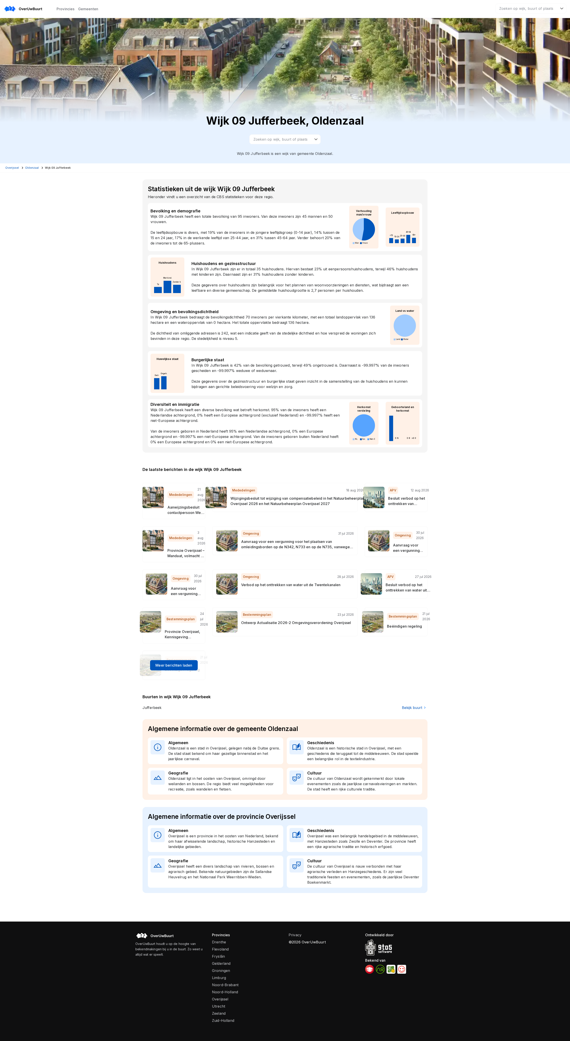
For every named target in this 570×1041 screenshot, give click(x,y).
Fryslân (218, 956)
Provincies (66, 9)
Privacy (295, 935)
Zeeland (219, 1013)
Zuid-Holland (223, 1020)
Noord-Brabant (225, 985)
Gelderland (221, 963)
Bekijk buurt (412, 707)
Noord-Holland (225, 992)
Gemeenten (88, 9)
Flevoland (220, 949)
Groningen (221, 970)
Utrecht (218, 1006)
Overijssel (220, 999)
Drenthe (219, 942)
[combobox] (530, 8)
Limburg (219, 977)
